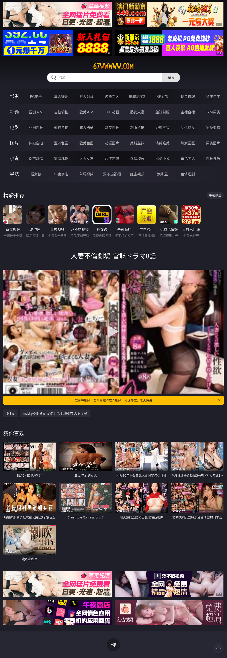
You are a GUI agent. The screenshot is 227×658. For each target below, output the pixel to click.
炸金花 (162, 96)
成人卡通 (86, 127)
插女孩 (36, 174)
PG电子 (36, 96)
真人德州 (61, 96)
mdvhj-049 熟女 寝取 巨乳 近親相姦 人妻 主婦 (55, 413)
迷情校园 (137, 158)
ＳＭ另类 (213, 112)
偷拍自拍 (61, 127)
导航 (14, 174)
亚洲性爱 (36, 127)
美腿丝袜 (137, 143)
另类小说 (162, 158)
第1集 (10, 413)
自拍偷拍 (61, 112)
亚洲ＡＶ (36, 112)
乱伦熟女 (188, 127)
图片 (14, 143)
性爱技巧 (213, 158)
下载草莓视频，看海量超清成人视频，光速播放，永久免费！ (113, 400)
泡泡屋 (162, 174)
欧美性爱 (112, 127)
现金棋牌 (188, 96)
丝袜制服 (162, 112)
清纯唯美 (162, 143)
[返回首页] (218, 648)
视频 (14, 112)
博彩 (14, 96)
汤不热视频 (112, 174)
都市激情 (36, 158)
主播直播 (188, 112)
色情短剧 (188, 174)
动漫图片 (112, 143)
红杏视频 (137, 174)
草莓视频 (86, 174)
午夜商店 (61, 174)
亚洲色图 (61, 143)
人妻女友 (86, 158)
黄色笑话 (188, 158)
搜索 (171, 77)
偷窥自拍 (36, 143)
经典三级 (162, 127)
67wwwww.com (113, 66)
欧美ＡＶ (86, 112)
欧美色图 (86, 143)
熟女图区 (188, 143)
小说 (14, 158)
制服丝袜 (137, 127)
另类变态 (213, 127)
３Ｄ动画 (112, 112)
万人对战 (86, 96)
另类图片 (213, 143)
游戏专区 (112, 96)
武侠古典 (112, 158)
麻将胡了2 (137, 96)
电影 (14, 127)
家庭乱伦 (61, 158)
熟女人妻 (137, 112)
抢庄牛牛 (213, 96)
